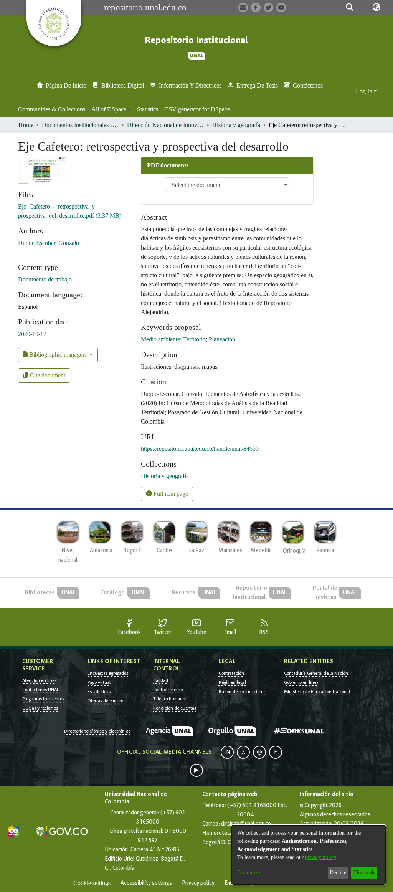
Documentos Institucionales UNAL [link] (80, 125)
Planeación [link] (222, 339)
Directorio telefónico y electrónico (97, 731)
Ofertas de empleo (105, 701)
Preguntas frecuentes (43, 699)
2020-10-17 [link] (32, 334)
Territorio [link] (194, 339)
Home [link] (25, 125)
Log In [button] (365, 91)
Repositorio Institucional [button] (196, 40)
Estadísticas (99, 691)
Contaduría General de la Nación (316, 673)
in (227, 752)
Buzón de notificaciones (242, 691)
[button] (350, 7)
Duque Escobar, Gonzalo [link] (48, 243)
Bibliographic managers (58, 354)
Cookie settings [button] (92, 883)
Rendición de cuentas (174, 708)
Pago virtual (99, 682)
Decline (338, 872)
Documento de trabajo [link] (45, 279)
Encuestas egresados (108, 673)
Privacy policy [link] (198, 883)
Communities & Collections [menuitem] (51, 109)
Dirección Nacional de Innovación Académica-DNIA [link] (165, 125)
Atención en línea (39, 680)
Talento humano (169, 699)
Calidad (160, 680)
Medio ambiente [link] (160, 339)
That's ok (364, 872)
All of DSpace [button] (108, 109)
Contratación (231, 673)
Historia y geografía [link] (236, 125)
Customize (248, 872)
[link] (165, 476)
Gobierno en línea (301, 682)
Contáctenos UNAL (40, 690)
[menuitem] (111, 109)
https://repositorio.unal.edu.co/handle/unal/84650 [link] (200, 448)
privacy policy (320, 857)
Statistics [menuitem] (147, 109)
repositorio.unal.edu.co (145, 7)
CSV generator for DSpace (197, 109)
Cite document (46, 375)
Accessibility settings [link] (146, 883)
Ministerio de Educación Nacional (317, 691)
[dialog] (308, 854)
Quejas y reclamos (40, 708)
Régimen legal (232, 682)
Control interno (168, 690)
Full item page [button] (170, 493)
